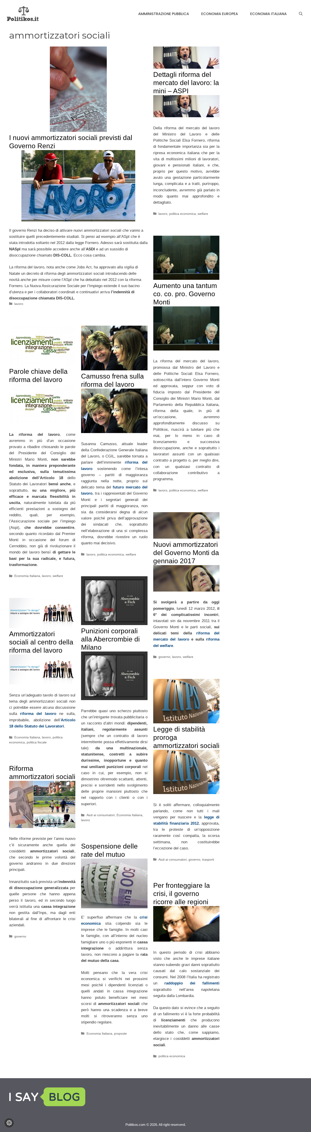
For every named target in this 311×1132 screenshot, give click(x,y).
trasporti (208, 859)
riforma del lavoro (38, 713)
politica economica (182, 213)
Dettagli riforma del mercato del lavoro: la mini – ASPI (186, 83)
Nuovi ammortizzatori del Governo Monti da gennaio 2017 (186, 553)
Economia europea (219, 13)
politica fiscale (37, 742)
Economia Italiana (268, 13)
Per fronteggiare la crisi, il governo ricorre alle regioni (181, 894)
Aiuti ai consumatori (101, 815)
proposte (120, 1033)
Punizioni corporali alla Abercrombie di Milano (110, 639)
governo (164, 657)
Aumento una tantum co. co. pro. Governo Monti (185, 294)
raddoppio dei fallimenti (191, 983)
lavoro (18, 304)
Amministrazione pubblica (163, 13)
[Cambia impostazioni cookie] (9, 1122)
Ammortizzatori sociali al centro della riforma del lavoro (41, 642)
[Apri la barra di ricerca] (301, 14)
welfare (203, 213)
